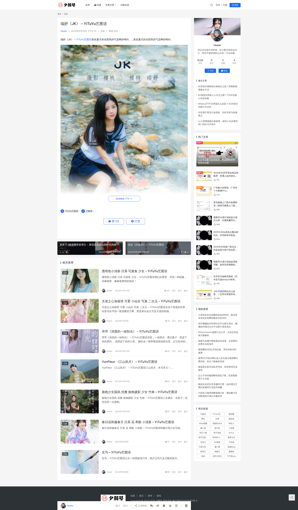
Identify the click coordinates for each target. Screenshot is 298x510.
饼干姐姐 (217, 433)
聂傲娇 (231, 451)
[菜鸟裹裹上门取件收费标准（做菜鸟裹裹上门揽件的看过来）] (204, 206)
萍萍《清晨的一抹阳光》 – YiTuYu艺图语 (130, 331)
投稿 (236, 5)
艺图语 (89, 211)
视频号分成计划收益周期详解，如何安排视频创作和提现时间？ (225, 264)
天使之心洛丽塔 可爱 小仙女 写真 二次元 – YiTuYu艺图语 (141, 301)
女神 (217, 419)
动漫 (99, 5)
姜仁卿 (217, 447)
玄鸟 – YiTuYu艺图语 (116, 452)
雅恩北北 (231, 437)
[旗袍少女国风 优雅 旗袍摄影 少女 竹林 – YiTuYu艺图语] (80, 402)
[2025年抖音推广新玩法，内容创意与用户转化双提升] (204, 250)
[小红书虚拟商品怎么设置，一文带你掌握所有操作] (204, 295)
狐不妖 (217, 428)
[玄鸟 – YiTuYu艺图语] (80, 462)
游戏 (159, 495)
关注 (212, 70)
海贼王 (217, 451)
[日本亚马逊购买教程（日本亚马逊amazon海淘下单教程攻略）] (204, 280)
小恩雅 (231, 428)
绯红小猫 (203, 433)
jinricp (231, 433)
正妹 (102, 31)
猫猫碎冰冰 (217, 423)
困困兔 (231, 419)
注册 (225, 5)
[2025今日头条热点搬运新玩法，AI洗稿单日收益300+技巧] (204, 235)
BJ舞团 (217, 442)
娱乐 (141, 495)
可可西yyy (231, 456)
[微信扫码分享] (151, 505)
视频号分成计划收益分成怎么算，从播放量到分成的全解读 (225, 220)
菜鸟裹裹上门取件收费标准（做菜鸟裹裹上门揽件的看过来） (225, 205)
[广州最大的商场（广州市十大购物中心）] (204, 191)
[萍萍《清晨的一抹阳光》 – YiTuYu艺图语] (80, 341)
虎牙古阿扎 (217, 456)
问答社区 (125, 5)
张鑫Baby (231, 447)
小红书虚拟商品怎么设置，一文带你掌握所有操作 (225, 294)
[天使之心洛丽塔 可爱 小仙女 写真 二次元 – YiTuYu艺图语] (80, 311)
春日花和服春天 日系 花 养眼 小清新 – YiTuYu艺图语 (138, 422)
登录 (218, 5)
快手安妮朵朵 (204, 437)
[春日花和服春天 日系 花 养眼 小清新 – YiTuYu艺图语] (80, 432)
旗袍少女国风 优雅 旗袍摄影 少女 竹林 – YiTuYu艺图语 (139, 392)
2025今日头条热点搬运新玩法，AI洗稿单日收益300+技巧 (225, 235)
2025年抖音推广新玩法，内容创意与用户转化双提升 (225, 249)
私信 (225, 70)
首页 (87, 5)
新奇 (150, 495)
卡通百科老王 (204, 447)
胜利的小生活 (218, 437)
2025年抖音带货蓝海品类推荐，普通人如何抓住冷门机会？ (225, 175)
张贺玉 (203, 442)
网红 (203, 419)
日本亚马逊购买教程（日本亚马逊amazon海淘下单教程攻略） (225, 279)
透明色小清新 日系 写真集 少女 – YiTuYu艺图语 (134, 271)
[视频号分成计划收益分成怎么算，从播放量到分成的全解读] (204, 221)
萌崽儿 (231, 423)
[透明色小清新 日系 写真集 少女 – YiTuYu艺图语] (80, 281)
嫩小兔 (203, 428)
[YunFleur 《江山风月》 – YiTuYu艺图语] (80, 371)
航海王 (203, 451)
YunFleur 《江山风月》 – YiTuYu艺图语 (129, 362)
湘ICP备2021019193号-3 (184, 500)
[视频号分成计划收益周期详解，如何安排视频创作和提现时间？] (204, 265)
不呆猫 (231, 442)
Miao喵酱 (203, 423)
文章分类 (109, 5)
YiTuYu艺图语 (84, 39)
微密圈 (231, 414)
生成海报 (142, 505)
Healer (64, 31)
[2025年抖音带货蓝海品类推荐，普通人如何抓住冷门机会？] (204, 176)
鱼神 (203, 456)
